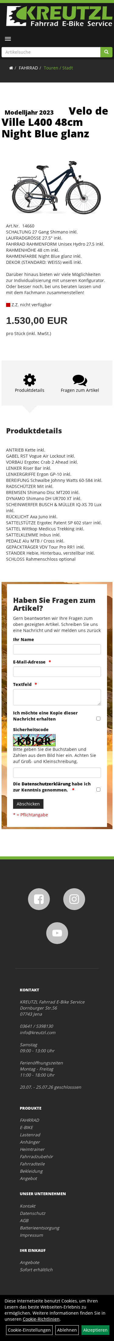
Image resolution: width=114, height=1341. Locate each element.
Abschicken (28, 804)
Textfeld (22, 684)
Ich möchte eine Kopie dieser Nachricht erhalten (45, 716)
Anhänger (30, 1142)
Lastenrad (30, 1135)
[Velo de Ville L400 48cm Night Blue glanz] (57, 185)
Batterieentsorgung (39, 1228)
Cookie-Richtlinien (41, 1319)
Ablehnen (67, 1330)
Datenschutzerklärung (46, 784)
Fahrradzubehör (36, 1156)
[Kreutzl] (59, 16)
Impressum (31, 1235)
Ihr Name (23, 639)
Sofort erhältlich (36, 1269)
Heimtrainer (32, 1149)
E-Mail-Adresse (29, 662)
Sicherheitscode (31, 729)
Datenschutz (32, 1213)
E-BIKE (26, 1127)
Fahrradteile (32, 1164)
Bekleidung (31, 1171)
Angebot (28, 1178)
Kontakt (27, 1206)
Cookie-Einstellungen (29, 1330)
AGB (24, 1220)
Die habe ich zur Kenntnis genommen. (52, 787)
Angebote (29, 1262)
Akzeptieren (95, 1330)
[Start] (11, 68)
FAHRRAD (28, 68)
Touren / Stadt (58, 68)
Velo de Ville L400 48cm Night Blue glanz (55, 122)
